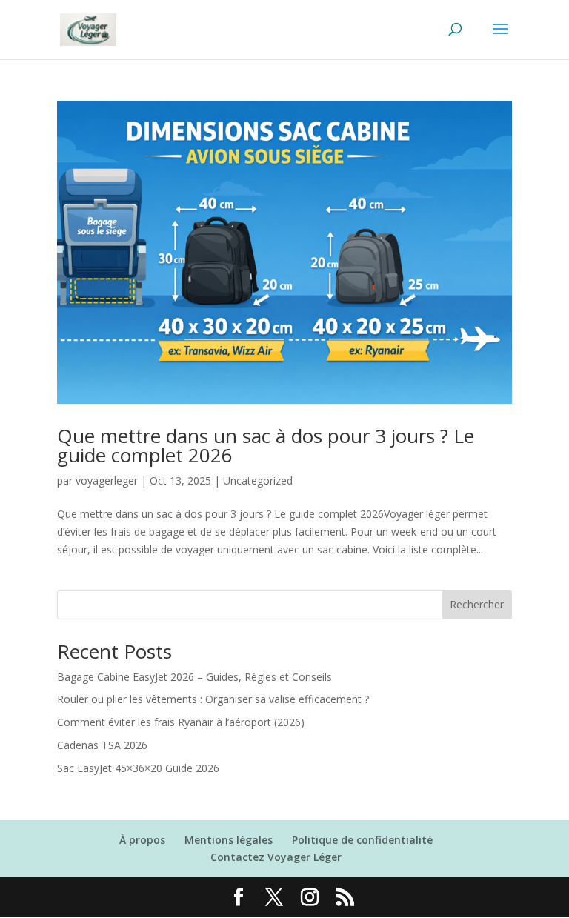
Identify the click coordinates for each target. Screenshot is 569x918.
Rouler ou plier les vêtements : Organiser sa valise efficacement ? (213, 699)
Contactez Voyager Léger (276, 857)
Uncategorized (258, 480)
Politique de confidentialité (362, 840)
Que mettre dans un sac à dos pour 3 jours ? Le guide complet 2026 (265, 445)
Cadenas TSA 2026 (102, 745)
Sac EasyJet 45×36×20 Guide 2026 (138, 768)
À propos (142, 840)
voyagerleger (107, 480)
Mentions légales (228, 840)
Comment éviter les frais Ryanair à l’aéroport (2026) (181, 722)
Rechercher (477, 604)
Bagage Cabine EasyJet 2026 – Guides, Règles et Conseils (194, 677)
